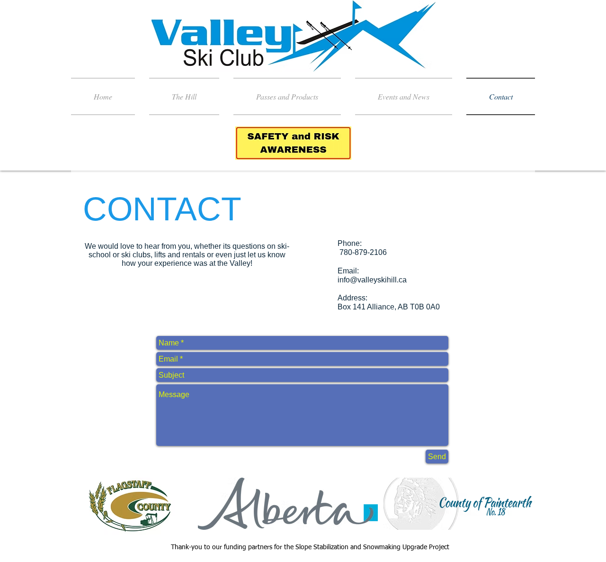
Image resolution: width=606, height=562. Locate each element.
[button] (184, 96)
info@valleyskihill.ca (372, 280)
